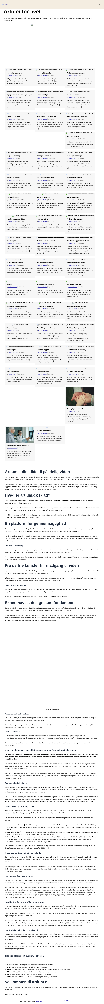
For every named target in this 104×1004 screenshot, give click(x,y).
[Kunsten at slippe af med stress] (80, 246)
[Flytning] (20, 289)
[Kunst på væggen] (50, 355)
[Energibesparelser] (50, 377)
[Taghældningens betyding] (80, 78)
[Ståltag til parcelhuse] (50, 161)
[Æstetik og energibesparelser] (20, 310)
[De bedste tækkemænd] (20, 268)
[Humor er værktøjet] (50, 201)
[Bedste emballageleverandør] (80, 333)
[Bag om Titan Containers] (50, 182)
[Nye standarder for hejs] (50, 267)
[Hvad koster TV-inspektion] (50, 122)
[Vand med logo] (20, 332)
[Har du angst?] (20, 354)
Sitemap (39, 1001)
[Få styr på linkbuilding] (80, 182)
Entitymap (66, 1000)
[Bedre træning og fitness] (50, 289)
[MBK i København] (20, 376)
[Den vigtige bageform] (20, 77)
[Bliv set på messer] (20, 201)
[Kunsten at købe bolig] (80, 290)
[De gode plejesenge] (20, 161)
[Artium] (5, 4)
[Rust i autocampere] (80, 203)
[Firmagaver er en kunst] (50, 310)
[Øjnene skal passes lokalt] (80, 268)
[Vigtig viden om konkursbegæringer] (20, 100)
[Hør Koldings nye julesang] (50, 332)
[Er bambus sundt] (80, 100)
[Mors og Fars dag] (80, 140)
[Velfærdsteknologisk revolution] (20, 443)
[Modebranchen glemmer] (80, 376)
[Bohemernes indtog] (50, 435)
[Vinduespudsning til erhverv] (80, 121)
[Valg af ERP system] (20, 121)
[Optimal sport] (20, 245)
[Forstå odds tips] (50, 99)
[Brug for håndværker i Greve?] (20, 223)
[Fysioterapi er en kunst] (80, 224)
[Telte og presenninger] (80, 161)
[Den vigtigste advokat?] (80, 405)
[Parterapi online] (50, 223)
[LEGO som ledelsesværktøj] (80, 355)
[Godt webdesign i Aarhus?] (50, 246)
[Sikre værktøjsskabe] (50, 77)
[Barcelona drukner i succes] (80, 312)
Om (99, 4)
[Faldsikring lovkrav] (20, 182)
